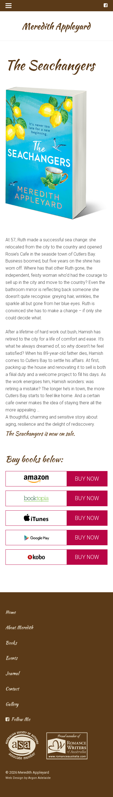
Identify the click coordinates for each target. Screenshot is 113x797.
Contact (12, 689)
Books (11, 643)
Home (10, 612)
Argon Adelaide (39, 778)
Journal (12, 673)
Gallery (11, 704)
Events (11, 658)
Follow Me (20, 719)
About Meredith (19, 627)
